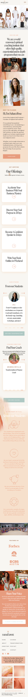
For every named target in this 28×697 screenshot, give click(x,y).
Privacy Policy (8, 694)
